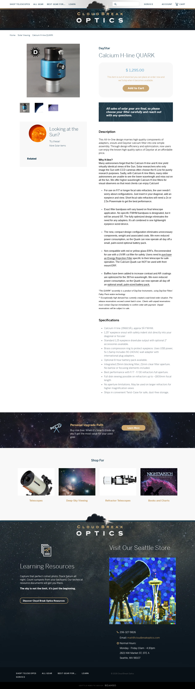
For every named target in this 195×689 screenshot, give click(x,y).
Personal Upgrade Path (86, 425)
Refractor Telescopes (118, 500)
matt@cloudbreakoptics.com (143, 637)
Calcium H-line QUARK (42, 35)
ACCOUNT (167, 4)
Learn (72, 4)
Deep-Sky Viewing (77, 500)
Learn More (134, 428)
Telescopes (36, 500)
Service (148, 4)
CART (182, 4)
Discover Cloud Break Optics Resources (44, 600)
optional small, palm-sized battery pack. (128, 284)
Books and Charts (159, 500)
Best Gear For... (56, 4)
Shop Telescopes (20, 4)
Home (12, 35)
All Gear (38, 4)
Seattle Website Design (91, 686)
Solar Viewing (24, 35)
